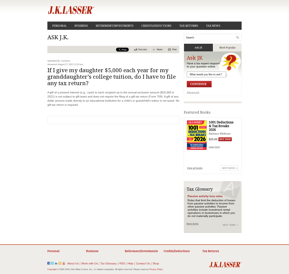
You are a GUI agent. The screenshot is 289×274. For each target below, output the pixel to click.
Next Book (228, 168)
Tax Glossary (108, 263)
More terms (193, 223)
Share (159, 49)
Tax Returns (188, 25)
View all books (194, 168)
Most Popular (227, 47)
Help (130, 263)
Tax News (213, 25)
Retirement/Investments (114, 25)
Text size (142, 49)
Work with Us (89, 263)
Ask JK (198, 47)
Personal (59, 25)
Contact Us (143, 263)
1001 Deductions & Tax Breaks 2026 (221, 126)
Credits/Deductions (156, 25)
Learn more (214, 147)
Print (174, 49)
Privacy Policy (156, 269)
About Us (73, 263)
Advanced (193, 92)
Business (81, 25)
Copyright (52, 269)
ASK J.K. (58, 37)
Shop (156, 263)
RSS (122, 263)
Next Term (229, 225)
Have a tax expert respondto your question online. (203, 65)
